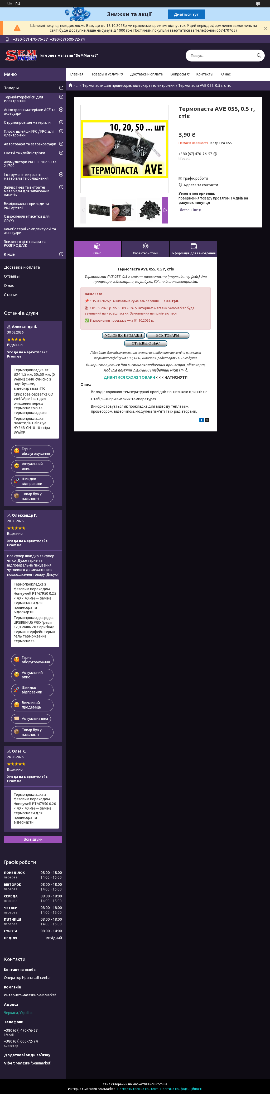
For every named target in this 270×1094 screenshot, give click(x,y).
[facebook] (201, 421)
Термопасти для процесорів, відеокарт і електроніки (128, 85)
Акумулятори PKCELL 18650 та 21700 (30, 164)
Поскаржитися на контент (137, 1089)
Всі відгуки (33, 839)
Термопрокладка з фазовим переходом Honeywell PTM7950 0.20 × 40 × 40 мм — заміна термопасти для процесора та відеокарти (35, 808)
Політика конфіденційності (181, 1089)
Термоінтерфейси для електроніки (23, 99)
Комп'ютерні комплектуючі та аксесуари (30, 231)
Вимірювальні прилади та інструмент (26, 206)
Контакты (204, 74)
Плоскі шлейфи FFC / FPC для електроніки (29, 133)
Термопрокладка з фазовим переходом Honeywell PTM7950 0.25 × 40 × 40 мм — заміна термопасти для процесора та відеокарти (35, 598)
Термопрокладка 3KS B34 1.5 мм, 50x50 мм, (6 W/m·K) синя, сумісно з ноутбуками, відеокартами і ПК (34, 379)
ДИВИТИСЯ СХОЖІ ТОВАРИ (129, 377)
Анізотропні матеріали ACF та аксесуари (29, 112)
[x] (207, 421)
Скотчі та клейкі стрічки (24, 153)
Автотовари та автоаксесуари (30, 144)
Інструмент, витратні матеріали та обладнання (26, 176)
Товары (11, 87)
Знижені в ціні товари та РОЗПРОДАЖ (25, 244)
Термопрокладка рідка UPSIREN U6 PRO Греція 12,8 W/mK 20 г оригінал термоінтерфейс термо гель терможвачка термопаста (34, 629)
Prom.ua (161, 1084)
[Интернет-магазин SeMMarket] (21, 55)
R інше (9, 254)
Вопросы (178, 74)
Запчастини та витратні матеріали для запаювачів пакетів (27, 191)
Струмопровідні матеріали (27, 122)
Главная (76, 74)
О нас (226, 74)
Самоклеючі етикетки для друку (27, 218)
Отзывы (12, 276)
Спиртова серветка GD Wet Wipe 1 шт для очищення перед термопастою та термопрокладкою (33, 403)
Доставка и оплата (146, 74)
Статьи (10, 294)
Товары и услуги (105, 74)
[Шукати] (259, 55)
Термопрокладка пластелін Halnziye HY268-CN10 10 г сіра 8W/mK (32, 425)
